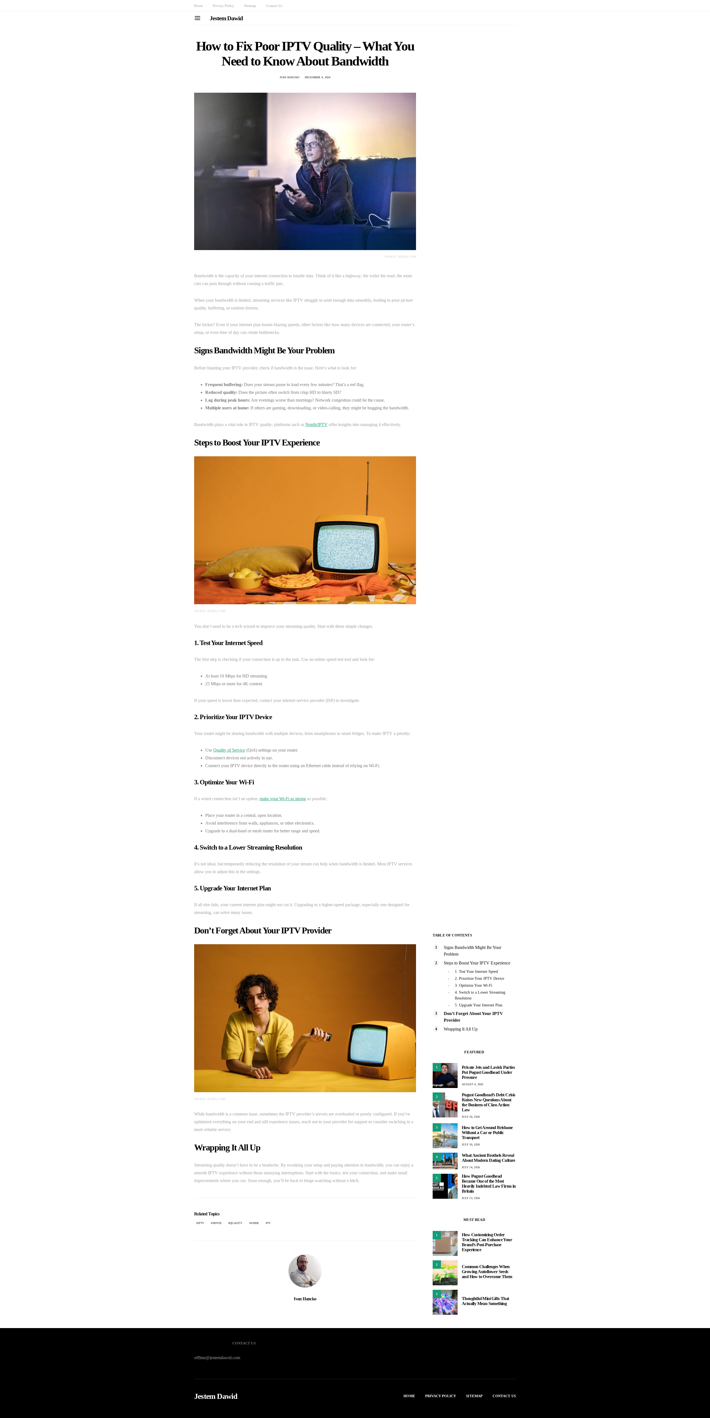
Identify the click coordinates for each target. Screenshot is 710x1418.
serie (255, 1223)
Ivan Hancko (290, 77)
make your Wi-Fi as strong (283, 798)
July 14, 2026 (471, 1167)
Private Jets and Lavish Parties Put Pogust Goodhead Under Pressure (488, 1072)
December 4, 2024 (318, 77)
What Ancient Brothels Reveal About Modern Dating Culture (488, 1158)
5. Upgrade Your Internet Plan (478, 1005)
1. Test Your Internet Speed (476, 971)
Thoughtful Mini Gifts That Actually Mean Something (485, 1301)
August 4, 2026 (472, 1084)
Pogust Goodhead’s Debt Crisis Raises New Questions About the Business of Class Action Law (488, 1102)
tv (269, 1223)
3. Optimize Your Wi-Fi (473, 985)
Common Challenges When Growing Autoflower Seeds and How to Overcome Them (487, 1271)
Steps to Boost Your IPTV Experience (477, 963)
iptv (201, 1223)
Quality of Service (229, 750)
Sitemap (250, 6)
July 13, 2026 (471, 1198)
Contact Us (274, 6)
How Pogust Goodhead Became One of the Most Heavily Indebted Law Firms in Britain (489, 1183)
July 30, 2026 (471, 1116)
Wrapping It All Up (461, 1029)
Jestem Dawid (226, 18)
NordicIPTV (316, 424)
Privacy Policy (223, 6)
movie (217, 1223)
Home (198, 6)
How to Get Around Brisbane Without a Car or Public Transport (487, 1132)
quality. (236, 1223)
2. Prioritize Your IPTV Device (479, 978)
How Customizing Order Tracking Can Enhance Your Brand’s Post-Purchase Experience (487, 1242)
